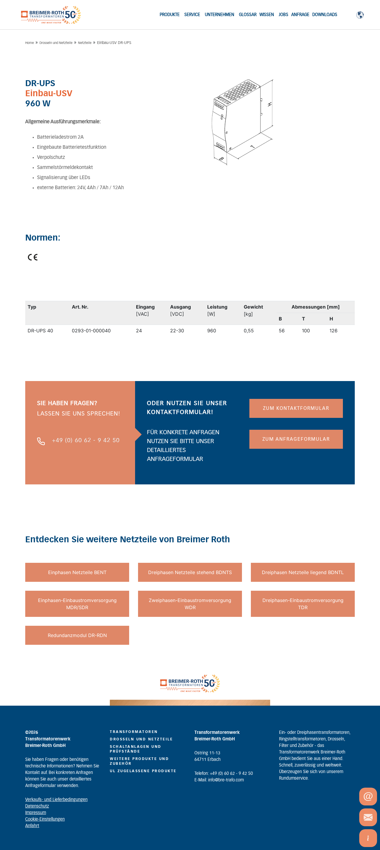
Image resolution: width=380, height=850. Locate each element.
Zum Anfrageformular (296, 439)
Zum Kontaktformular (296, 408)
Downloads (324, 15)
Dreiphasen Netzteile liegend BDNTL (303, 572)
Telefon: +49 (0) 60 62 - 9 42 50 (223, 774)
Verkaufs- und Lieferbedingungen (56, 800)
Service (192, 15)
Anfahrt (32, 826)
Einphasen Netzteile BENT (77, 572)
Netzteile (84, 43)
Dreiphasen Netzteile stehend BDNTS (190, 572)
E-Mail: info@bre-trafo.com (219, 780)
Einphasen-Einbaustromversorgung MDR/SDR (77, 603)
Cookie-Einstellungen (45, 819)
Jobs (283, 15)
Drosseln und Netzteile (55, 43)
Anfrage (300, 15)
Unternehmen (219, 15)
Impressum (35, 813)
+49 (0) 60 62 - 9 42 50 (86, 440)
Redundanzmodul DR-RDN (77, 635)
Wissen (266, 15)
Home (29, 43)
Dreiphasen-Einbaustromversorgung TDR (302, 603)
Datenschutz (37, 806)
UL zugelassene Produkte (143, 771)
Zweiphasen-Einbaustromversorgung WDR (190, 603)
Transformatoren (134, 732)
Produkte (170, 15)
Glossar (247, 15)
